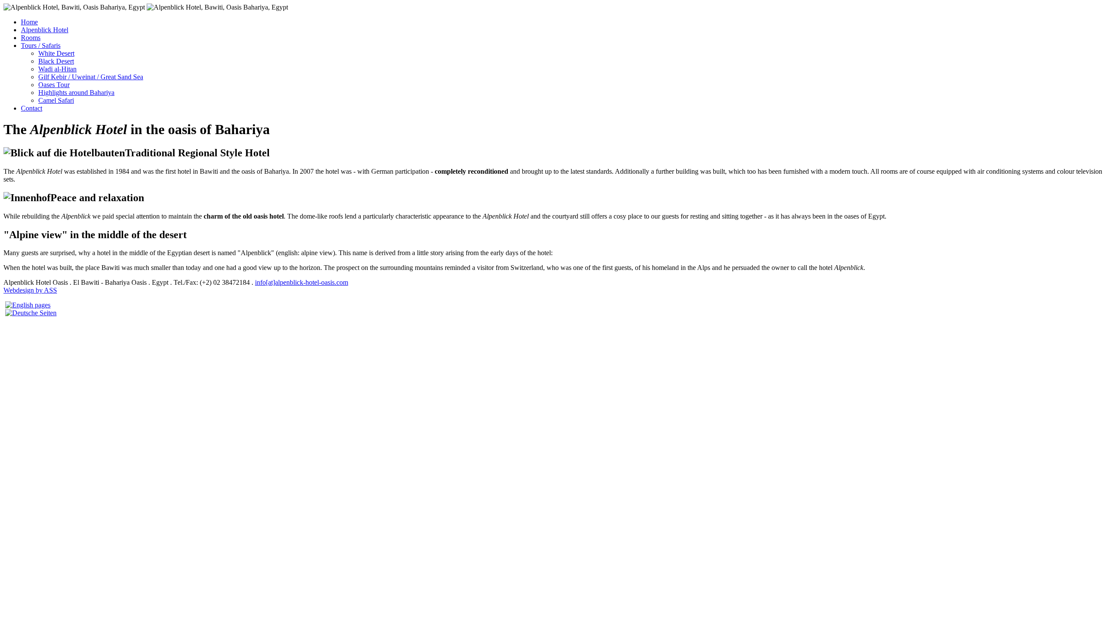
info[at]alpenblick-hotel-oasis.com (301, 282)
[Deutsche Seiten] (31, 313)
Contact (31, 108)
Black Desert (56, 61)
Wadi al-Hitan (57, 69)
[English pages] (27, 305)
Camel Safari (56, 100)
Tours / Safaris (40, 45)
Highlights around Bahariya (76, 92)
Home (29, 22)
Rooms (30, 37)
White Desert (56, 53)
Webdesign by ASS (30, 290)
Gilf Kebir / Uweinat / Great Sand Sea (90, 77)
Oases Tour (54, 84)
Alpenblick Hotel (44, 30)
